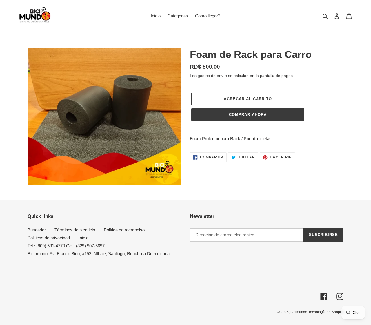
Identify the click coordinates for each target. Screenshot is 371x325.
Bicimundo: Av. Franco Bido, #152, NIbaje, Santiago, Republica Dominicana (99, 253)
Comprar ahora (248, 114)
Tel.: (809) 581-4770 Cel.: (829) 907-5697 (66, 245)
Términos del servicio (74, 229)
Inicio (83, 237)
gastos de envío (212, 75)
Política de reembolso (124, 229)
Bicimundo (298, 312)
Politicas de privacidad (49, 237)
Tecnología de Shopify (325, 312)
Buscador (37, 229)
